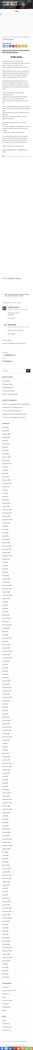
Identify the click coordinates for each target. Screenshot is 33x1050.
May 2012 (5, 710)
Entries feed (5, 1023)
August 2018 (6, 598)
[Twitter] (7, 46)
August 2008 (6, 849)
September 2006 (7, 918)
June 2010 (5, 779)
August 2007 (6, 885)
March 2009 (5, 829)
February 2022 (6, 480)
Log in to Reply (11, 318)
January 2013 (6, 684)
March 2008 (5, 865)
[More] (25, 46)
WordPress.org (6, 1030)
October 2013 (6, 654)
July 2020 (5, 526)
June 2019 (5, 565)
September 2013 (7, 658)
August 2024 (6, 437)
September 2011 (7, 737)
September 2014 (7, 651)
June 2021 (5, 493)
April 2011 (5, 750)
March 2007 (5, 898)
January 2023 (6, 460)
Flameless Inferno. (7, 384)
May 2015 (5, 641)
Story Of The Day (7, 1000)
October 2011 (6, 733)
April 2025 (5, 427)
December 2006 (7, 908)
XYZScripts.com (24, 1046)
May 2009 (5, 822)
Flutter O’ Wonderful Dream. (10, 394)
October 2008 (6, 842)
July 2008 (5, 852)
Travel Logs (5, 1003)
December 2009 (7, 799)
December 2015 (7, 638)
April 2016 (5, 635)
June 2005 (5, 967)
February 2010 (6, 793)
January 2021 (6, 506)
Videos (21, 295)
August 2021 (6, 486)
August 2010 (6, 773)
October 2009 (6, 806)
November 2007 (7, 878)
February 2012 (6, 720)
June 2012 (5, 707)
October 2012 (6, 694)
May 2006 (5, 931)
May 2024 (5, 440)
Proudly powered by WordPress (19, 1041)
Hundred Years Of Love (8, 990)
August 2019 (6, 559)
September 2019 (7, 556)
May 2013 (5, 671)
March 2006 (5, 937)
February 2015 (6, 644)
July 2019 (5, 562)
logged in (12, 343)
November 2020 (7, 513)
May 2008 (5, 858)
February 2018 (6, 618)
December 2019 (7, 546)
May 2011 (5, 747)
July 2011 (4, 743)
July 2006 (5, 924)
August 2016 (6, 628)
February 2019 (6, 579)
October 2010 (6, 770)
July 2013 (5, 664)
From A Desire (6, 381)
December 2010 (7, 763)
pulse (22, 294)
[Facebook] (4, 46)
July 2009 (5, 816)
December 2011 (6, 727)
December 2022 (7, 463)
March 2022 (5, 477)
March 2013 (5, 677)
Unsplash (18, 278)
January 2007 (6, 905)
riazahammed (24, 37)
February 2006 (6, 941)
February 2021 (6, 503)
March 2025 (5, 430)
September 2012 (7, 697)
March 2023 (5, 454)
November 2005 (7, 951)
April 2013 (5, 674)
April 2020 (5, 536)
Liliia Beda (10, 278)
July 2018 (5, 602)
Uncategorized (13, 295)
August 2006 (6, 921)
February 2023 (6, 457)
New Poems (16, 294)
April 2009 (5, 825)
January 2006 (6, 944)
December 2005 (7, 947)
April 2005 (5, 974)
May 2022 (5, 473)
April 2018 (5, 612)
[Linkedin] (10, 46)
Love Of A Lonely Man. (8, 391)
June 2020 (5, 529)
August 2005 (6, 961)
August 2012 (6, 700)
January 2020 (6, 542)
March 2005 (5, 977)
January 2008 (6, 872)
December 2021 (6, 483)
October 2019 (6, 552)
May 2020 (5, 532)
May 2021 (5, 496)
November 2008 (7, 839)
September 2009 (7, 809)
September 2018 (7, 595)
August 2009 (6, 812)
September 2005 (7, 957)
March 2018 (5, 615)
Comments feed (7, 1027)
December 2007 (7, 875)
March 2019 (5, 575)
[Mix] (19, 46)
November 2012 (6, 691)
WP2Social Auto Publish (10, 1046)
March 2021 (5, 500)
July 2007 (5, 888)
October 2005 (6, 954)
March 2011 (5, 753)
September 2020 (7, 519)
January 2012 (6, 723)
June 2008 (5, 855)
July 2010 (5, 776)
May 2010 (5, 783)
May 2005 (5, 970)
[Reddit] (16, 46)
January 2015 (6, 648)
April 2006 (5, 934)
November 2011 (6, 730)
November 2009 (7, 802)
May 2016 (5, 631)
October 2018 (6, 592)
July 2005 (5, 964)
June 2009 (5, 819)
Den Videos (8, 294)
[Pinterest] (13, 46)
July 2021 (5, 490)
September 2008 (7, 845)
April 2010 (5, 786)
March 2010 (5, 789)
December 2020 (7, 509)
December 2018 (7, 585)
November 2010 (7, 766)
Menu (17, 11)
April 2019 (5, 572)
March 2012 (5, 717)
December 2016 (7, 625)
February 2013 (6, 681)
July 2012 (5, 704)
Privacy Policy (6, 1041)
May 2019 (5, 569)
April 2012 (5, 714)
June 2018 (5, 605)
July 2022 (5, 467)
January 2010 (6, 796)
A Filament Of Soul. (17, 407)
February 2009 (6, 832)
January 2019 (6, 582)
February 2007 (6, 901)
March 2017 (5, 621)
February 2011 (6, 756)
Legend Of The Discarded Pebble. (20, 404)
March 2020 (5, 539)
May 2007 (5, 895)
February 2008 (6, 868)
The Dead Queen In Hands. (19, 414)
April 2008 (5, 862)
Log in (4, 1020)
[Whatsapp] (22, 46)
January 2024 (6, 444)
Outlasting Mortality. (8, 387)
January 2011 (6, 760)
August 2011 (5, 740)
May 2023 (5, 447)
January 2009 (6, 835)
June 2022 (5, 470)
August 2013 (6, 661)
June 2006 (5, 928)
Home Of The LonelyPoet (10, 3)
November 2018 (7, 588)
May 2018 (5, 608)
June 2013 (5, 668)
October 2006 (6, 914)
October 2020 (6, 516)
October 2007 (6, 882)
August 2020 (6, 523)
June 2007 (5, 891)
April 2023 (5, 450)
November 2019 (7, 549)
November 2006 (7, 911)
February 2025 (6, 434)
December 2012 (6, 687)
